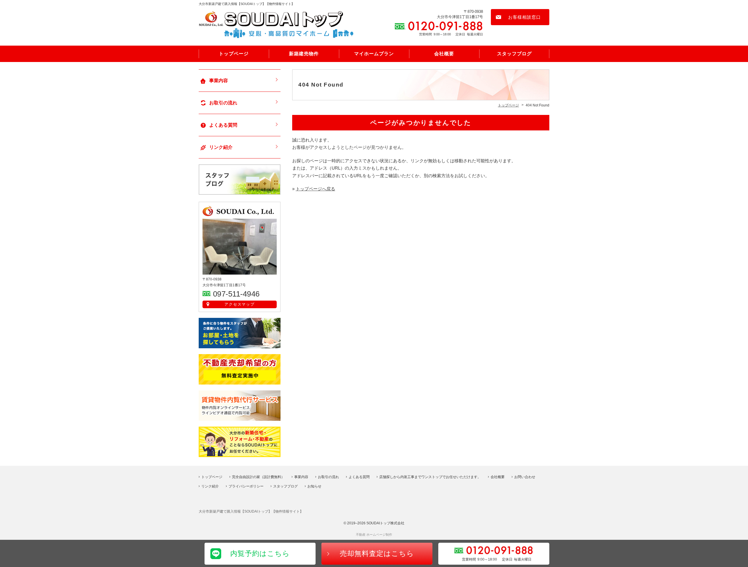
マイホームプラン (374, 53)
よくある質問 (223, 125)
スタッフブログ (514, 53)
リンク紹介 (221, 147)
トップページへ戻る (315, 188)
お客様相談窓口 (524, 17)
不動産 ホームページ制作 (374, 534)
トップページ (234, 53)
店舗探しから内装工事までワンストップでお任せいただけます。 (430, 477)
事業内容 (218, 80)
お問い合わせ (524, 477)
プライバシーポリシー (246, 486)
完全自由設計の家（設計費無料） (258, 477)
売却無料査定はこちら (377, 553)
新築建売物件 (304, 53)
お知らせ (314, 486)
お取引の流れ (223, 102)
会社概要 (444, 53)
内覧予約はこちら (260, 553)
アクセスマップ (239, 304)
